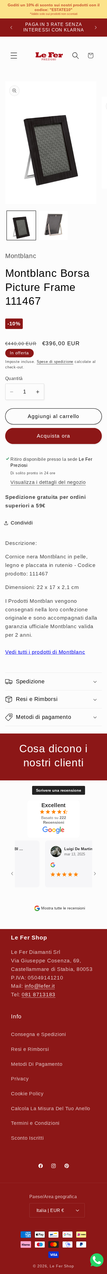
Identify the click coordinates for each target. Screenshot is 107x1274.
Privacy (20, 1079)
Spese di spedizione (55, 362)
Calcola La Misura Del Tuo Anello (50, 1108)
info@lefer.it (40, 986)
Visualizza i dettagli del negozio (48, 482)
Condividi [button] (22, 523)
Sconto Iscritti (27, 1138)
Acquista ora (54, 436)
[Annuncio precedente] (11, 27)
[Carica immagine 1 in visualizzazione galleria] (21, 225)
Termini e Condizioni (35, 1123)
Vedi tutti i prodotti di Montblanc (45, 652)
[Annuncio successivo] (96, 27)
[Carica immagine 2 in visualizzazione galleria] (53, 225)
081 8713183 (38, 994)
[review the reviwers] (48, 866)
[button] (13, 55)
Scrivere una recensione (58, 790)
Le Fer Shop (62, 1266)
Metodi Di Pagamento (36, 1064)
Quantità (14, 378)
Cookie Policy (27, 1093)
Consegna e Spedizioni (38, 1034)
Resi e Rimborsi (30, 1049)
